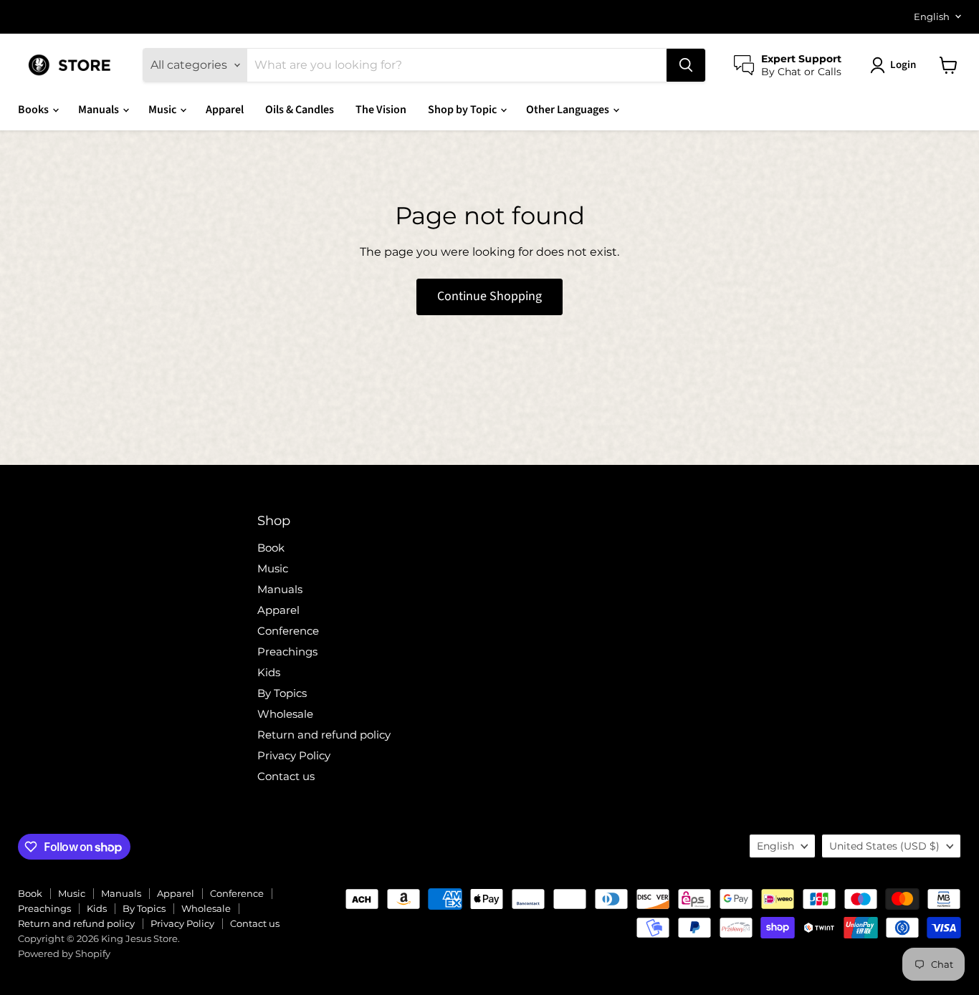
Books (34, 109)
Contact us (286, 776)
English (932, 16)
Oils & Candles (299, 109)
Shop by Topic (463, 109)
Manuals (99, 109)
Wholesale (285, 714)
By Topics (282, 693)
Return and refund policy (324, 734)
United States (884, 846)
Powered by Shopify (64, 953)
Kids (268, 672)
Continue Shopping (489, 296)
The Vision (380, 109)
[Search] (686, 65)
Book (271, 547)
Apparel (225, 109)
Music (163, 109)
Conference (288, 631)
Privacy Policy (293, 755)
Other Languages (568, 109)
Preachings (287, 651)
